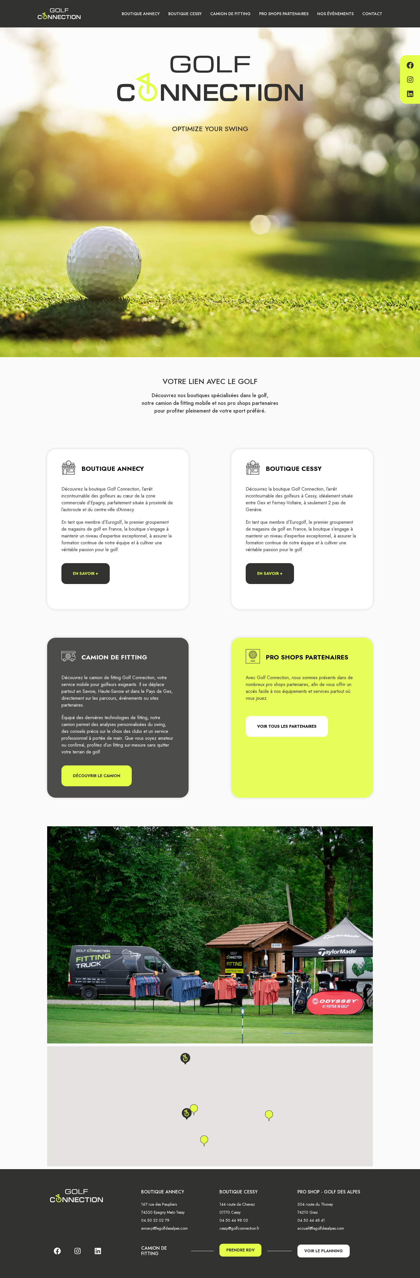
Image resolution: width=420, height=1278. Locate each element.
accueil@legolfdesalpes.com (320, 1228)
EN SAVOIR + (85, 573)
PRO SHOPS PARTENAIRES (284, 14)
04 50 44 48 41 (311, 1220)
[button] (185, 1059)
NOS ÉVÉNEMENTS (335, 14)
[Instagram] (410, 79)
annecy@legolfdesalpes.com (164, 1228)
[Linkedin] (410, 94)
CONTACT (372, 14)
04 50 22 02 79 (155, 1220)
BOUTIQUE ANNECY (141, 14)
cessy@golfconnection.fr (239, 1228)
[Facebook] (410, 65)
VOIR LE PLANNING (323, 1251)
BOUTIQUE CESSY (185, 14)
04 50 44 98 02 (233, 1220)
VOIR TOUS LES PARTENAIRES (287, 726)
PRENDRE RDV (240, 1250)
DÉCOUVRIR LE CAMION (96, 776)
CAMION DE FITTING (230, 14)
